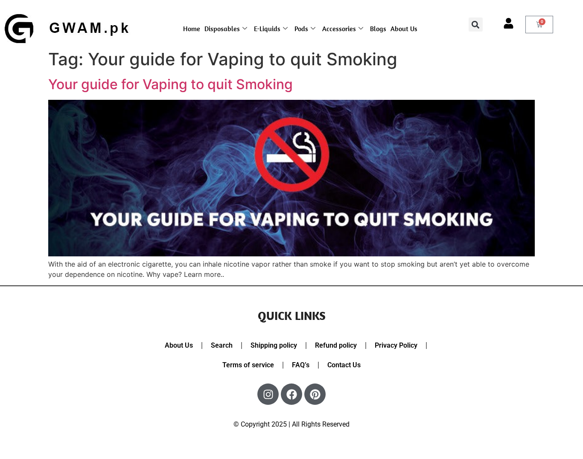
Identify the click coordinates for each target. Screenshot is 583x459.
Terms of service (248, 365)
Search (222, 345)
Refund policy (336, 345)
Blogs (378, 28)
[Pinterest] (315, 394)
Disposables (222, 28)
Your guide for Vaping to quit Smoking (170, 84)
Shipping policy (274, 345)
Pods (301, 28)
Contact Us (344, 365)
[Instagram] (268, 394)
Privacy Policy (396, 345)
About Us (404, 28)
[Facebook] (291, 394)
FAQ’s (300, 365)
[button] (476, 24)
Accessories (339, 28)
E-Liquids (267, 28)
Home (191, 28)
